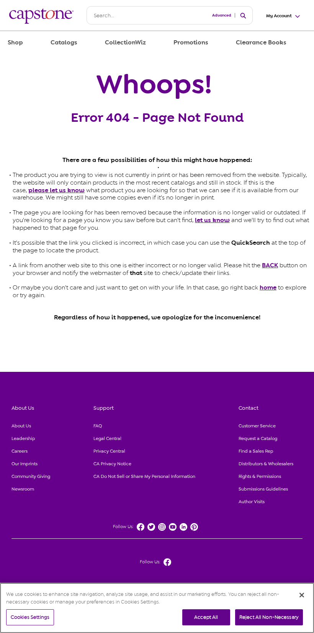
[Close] (301, 595)
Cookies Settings (30, 617)
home (268, 287)
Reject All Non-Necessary (269, 617)
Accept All (206, 617)
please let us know (56, 190)
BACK (270, 265)
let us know (212, 220)
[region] (157, 608)
